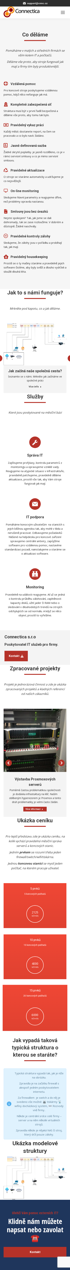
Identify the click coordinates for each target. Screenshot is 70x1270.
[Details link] (40, 740)
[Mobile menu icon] (62, 12)
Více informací (32, 809)
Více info (34, 386)
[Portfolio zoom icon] (30, 740)
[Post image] (35, 740)
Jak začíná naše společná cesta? (35, 371)
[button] (8, 763)
